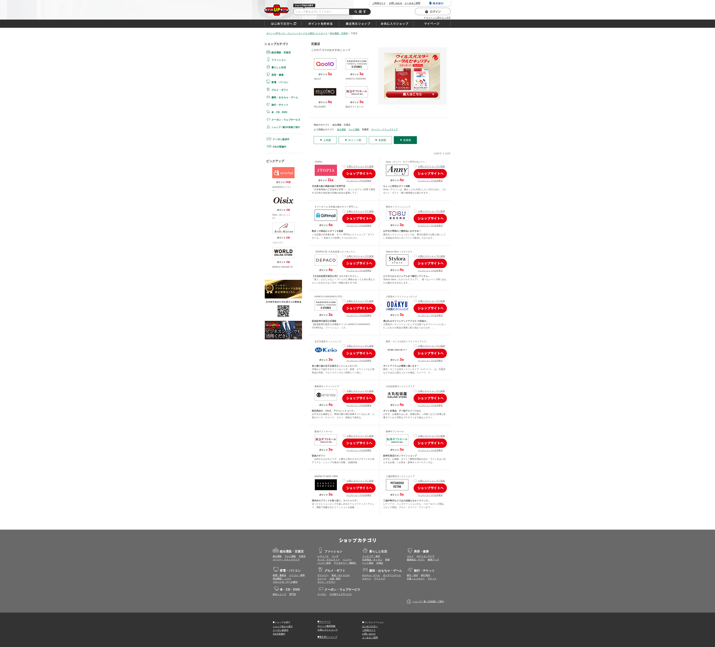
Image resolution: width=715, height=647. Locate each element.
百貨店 (302, 556)
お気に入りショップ (327, 630)
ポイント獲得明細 (326, 626)
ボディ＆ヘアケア (425, 556)
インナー (347, 559)
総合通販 (341, 129)
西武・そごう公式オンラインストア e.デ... (407, 341)
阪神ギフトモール (395, 431)
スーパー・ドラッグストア (384, 129)
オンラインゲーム (392, 575)
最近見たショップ (327, 636)
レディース (323, 556)
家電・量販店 (279, 575)
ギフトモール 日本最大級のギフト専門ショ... (336, 206)
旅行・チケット (279, 104)
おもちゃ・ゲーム (371, 575)
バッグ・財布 (324, 563)
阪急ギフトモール (323, 431)
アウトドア (379, 578)
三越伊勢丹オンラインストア (400, 476)
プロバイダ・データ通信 (285, 582)
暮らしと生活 (278, 67)
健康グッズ (433, 559)
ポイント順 (352, 140)
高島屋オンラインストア (326, 386)
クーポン (321, 594)
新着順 (405, 140)
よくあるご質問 (412, 3)
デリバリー (323, 575)
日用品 (379, 563)
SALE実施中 (279, 146)
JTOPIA (318, 162)
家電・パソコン (279, 82)
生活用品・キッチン (372, 559)
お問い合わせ (395, 3)
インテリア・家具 (371, 556)
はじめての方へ (283, 24)
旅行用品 (425, 575)
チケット (432, 578)
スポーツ (366, 578)
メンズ (335, 556)
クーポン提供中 (281, 139)
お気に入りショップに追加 (360, 166)
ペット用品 (367, 563)
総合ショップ (279, 594)
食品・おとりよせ (340, 575)
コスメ (410, 556)
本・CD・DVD (279, 112)
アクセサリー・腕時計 (345, 563)
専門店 (292, 594)
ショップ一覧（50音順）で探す (428, 601)
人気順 (325, 140)
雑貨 (387, 559)
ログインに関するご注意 (438, 17)
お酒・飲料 (335, 578)
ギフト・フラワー (326, 582)
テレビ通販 (354, 129)
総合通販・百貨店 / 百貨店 (276, 10)
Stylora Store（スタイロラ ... (400, 251)
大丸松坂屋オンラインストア (400, 386)
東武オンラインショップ (398, 206)
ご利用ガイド (379, 3)
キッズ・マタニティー (328, 559)
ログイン (433, 11)
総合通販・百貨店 (281, 52)
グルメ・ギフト (279, 89)
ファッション (278, 59)
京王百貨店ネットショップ (327, 341)
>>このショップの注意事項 (359, 181)
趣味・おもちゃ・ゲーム (284, 97)
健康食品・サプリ (416, 559)
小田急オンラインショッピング (401, 296)
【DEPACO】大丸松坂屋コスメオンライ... (335, 251)
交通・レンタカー (416, 578)
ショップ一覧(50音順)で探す (285, 127)
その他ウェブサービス (340, 594)
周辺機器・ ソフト (282, 578)
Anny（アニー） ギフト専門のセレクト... (406, 162)
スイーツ (321, 578)
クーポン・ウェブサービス (286, 119)
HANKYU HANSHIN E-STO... (329, 296)
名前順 (380, 140)
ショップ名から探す (283, 626)
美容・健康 (277, 74)
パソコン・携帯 (297, 575)
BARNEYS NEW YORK (326, 476)
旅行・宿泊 (412, 575)
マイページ (324, 621)
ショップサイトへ (359, 173)
